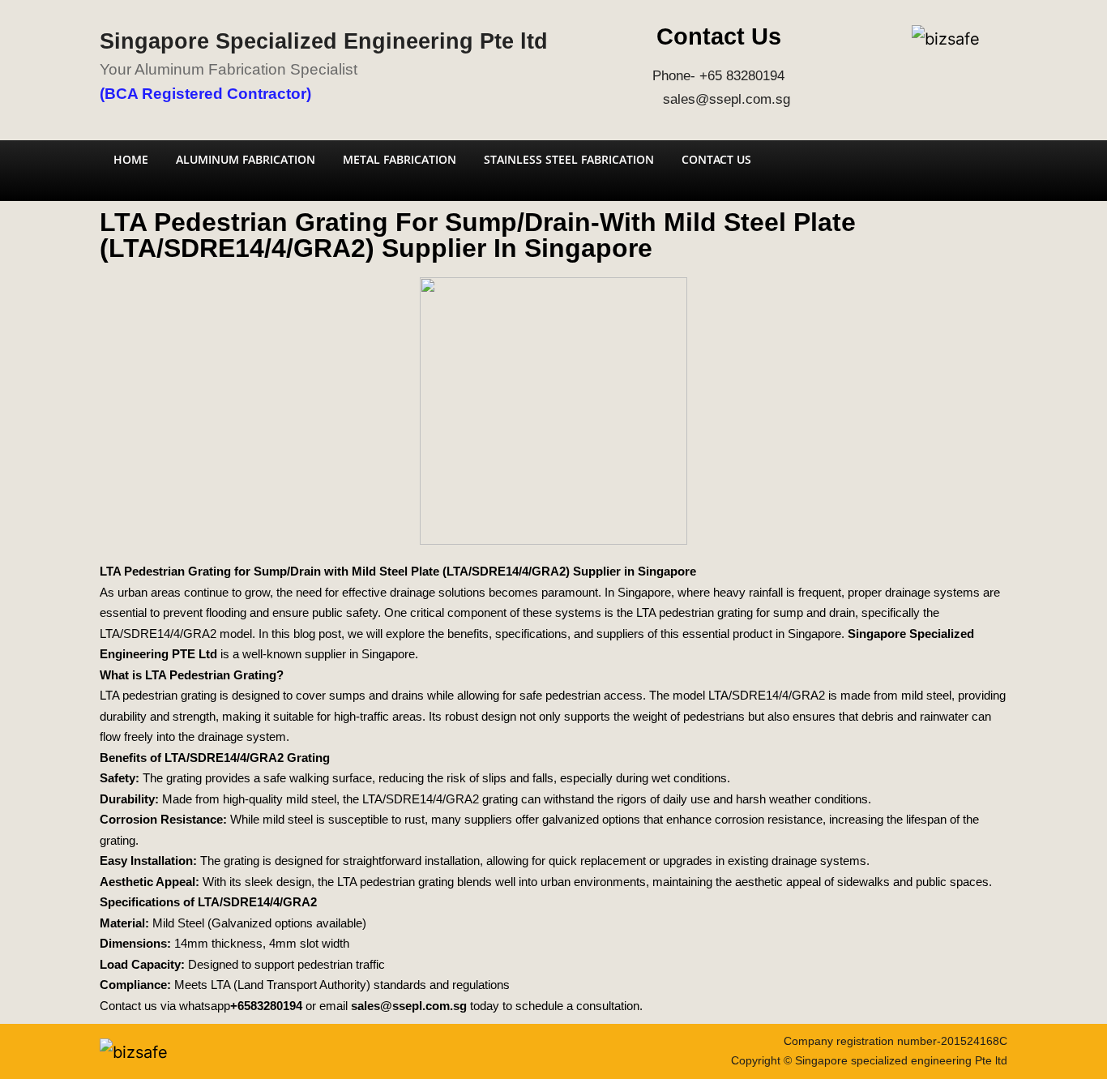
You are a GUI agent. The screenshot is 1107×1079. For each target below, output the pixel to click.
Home (130, 159)
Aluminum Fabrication (245, 159)
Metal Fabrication (399, 159)
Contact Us (716, 159)
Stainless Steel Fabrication (569, 159)
